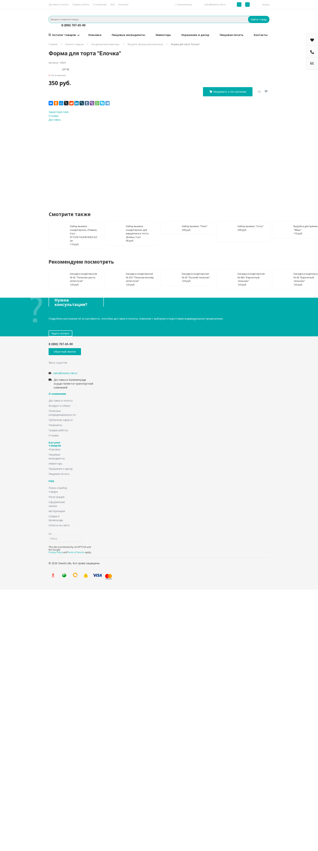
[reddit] (71, 103)
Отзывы (54, 116)
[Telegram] (107, 103)
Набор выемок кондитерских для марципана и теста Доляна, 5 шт (137, 232)
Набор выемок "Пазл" (195, 226)
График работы (80, 4)
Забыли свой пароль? (111, 790)
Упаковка (94, 35)
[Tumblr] (87, 103)
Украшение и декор (195, 35)
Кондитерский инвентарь (105, 44)
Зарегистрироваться (121, 802)
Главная (53, 44)
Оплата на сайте (59, 525)
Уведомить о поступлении (229, 91)
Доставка (55, 119)
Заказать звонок (136, 632)
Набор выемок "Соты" (251, 226)
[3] (55, 69)
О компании (100, 4)
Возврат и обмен (59, 405)
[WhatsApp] (97, 103)
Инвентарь (163, 35)
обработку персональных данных (155, 162)
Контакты (123, 4)
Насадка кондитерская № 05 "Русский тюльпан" (196, 275)
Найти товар (259, 19)
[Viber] (92, 103)
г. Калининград (183, 4)
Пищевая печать (231, 35)
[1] (50, 69)
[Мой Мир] (61, 103)
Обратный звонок (65, 351)
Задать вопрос (60, 333)
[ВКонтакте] (51, 103)
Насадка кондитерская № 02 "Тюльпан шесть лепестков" (83, 277)
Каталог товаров (64, 35)
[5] (61, 69)
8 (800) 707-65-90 (73, 25)
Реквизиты (55, 425)
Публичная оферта (61, 420)
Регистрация (56, 497)
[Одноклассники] (56, 103)
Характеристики (59, 112)
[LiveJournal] (82, 103)
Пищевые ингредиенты (128, 35)
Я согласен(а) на (144, 162)
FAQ (112, 4)
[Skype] (102, 103)
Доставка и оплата (59, 4)
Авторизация (57, 511)
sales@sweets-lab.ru (215, 4)
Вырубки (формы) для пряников (145, 44)
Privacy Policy (56, 552)
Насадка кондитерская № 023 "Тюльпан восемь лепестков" (140, 277)
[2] (52, 69)
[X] (66, 103)
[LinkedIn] (76, 103)
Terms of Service (75, 552)
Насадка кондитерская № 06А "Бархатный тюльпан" (251, 277)
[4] (58, 69)
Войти (266, 4)
